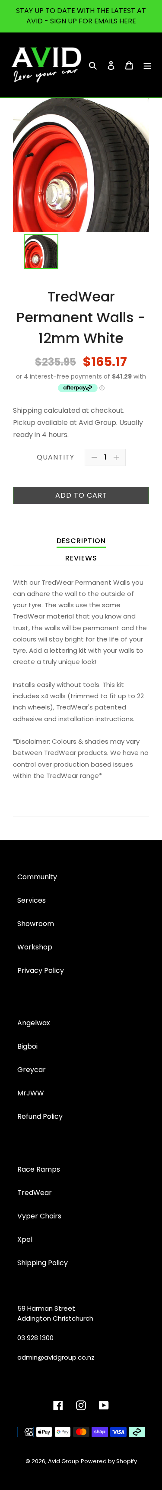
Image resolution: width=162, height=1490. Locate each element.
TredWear (34, 1193)
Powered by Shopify (109, 1461)
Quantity (55, 457)
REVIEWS (81, 558)
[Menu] (147, 64)
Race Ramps (38, 1169)
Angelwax (33, 1023)
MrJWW (30, 1093)
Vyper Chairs (39, 1216)
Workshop (34, 947)
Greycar (31, 1070)
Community (37, 877)
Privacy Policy (40, 970)
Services (31, 900)
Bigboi (27, 1046)
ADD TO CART (81, 495)
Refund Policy (40, 1116)
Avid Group (63, 1461)
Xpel (24, 1239)
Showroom (35, 924)
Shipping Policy (42, 1263)
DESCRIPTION (81, 541)
